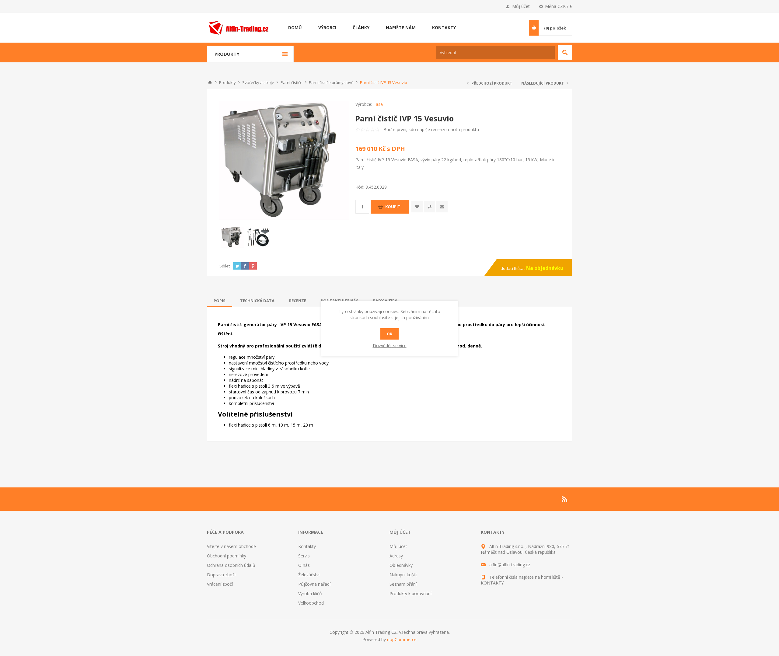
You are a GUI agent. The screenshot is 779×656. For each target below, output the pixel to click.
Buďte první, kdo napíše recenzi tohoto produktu (431, 129)
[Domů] (210, 82)
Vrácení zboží (220, 584)
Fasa (378, 104)
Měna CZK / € (558, 6)
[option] (232, 237)
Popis (219, 300)
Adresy (396, 556)
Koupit (392, 206)
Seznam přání (403, 584)
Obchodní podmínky (226, 556)
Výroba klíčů (310, 593)
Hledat (565, 52)
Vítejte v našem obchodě (231, 546)
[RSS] (565, 499)
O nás (304, 565)
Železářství (309, 574)
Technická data (257, 300)
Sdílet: (225, 266)
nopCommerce (402, 639)
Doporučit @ (442, 206)
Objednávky (401, 565)
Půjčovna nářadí (314, 584)
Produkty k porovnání (410, 593)
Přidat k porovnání (429, 206)
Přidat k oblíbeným (417, 206)
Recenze (297, 300)
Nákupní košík (403, 574)
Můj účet (521, 6)
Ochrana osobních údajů (231, 565)
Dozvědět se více (390, 345)
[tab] (219, 300)
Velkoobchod (311, 603)
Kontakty (307, 546)
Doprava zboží (221, 574)
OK (389, 334)
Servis (304, 556)
